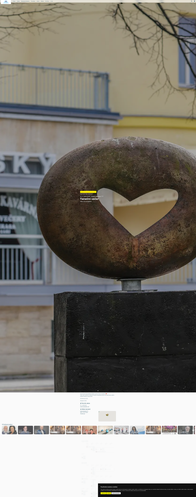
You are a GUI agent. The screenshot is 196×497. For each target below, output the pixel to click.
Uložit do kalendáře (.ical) (84, 406)
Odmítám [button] (108, 493)
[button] (107, 414)
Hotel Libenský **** (97, 196)
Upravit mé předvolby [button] (116, 493)
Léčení (38, 1)
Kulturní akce (7, 424)
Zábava (42, 1)
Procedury (33, 1)
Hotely (18, 1)
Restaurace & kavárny (25, 1)
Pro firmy (47, 1)
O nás (52, 1)
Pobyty (14, 1)
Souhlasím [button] (103, 493)
